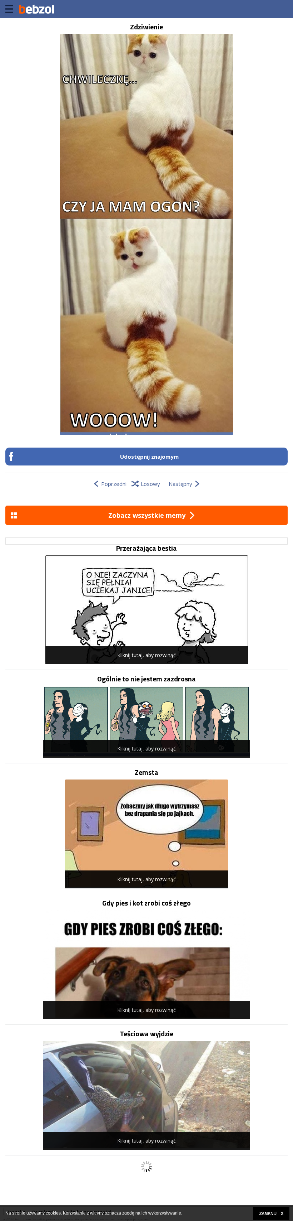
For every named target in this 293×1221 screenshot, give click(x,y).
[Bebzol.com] (36, 9)
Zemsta (146, 772)
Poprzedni (113, 483)
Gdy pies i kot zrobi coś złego (146, 903)
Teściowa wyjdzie (146, 1033)
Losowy (150, 483)
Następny (180, 483)
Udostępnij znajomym (149, 456)
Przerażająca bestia (146, 548)
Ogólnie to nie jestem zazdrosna (146, 678)
